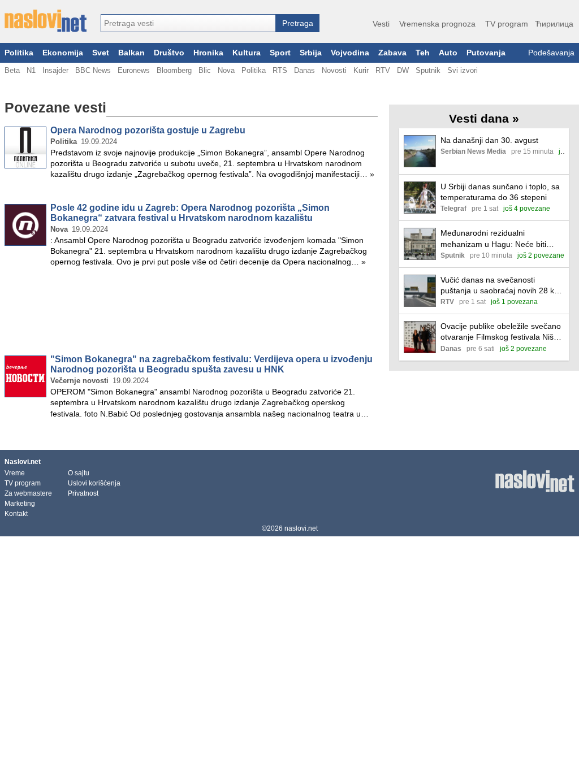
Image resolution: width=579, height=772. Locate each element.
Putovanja (485, 53)
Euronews (134, 70)
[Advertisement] (191, 313)
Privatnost (83, 493)
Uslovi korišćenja (94, 483)
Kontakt (16, 514)
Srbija (311, 53)
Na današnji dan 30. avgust (489, 140)
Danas (304, 70)
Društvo (169, 53)
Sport (280, 53)
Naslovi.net (23, 462)
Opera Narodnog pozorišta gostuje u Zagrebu (147, 130)
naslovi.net (301, 528)
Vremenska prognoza (437, 23)
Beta (12, 70)
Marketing (20, 504)
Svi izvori (462, 70)
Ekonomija (62, 53)
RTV (382, 70)
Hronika (208, 53)
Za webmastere (28, 493)
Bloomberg (174, 70)
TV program (506, 23)
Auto (448, 53)
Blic (204, 70)
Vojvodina (350, 53)
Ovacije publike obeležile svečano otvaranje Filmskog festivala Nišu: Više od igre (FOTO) (500, 332)
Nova (226, 70)
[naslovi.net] (46, 21)
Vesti (381, 23)
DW (403, 70)
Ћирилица (554, 23)
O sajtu (78, 473)
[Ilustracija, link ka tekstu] (420, 152)
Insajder (55, 70)
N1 (31, 70)
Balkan (131, 53)
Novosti (334, 70)
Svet (100, 53)
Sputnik (428, 70)
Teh (423, 53)
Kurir (361, 70)
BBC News (93, 70)
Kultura (246, 53)
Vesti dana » (484, 118)
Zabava (392, 53)
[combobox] (188, 23)
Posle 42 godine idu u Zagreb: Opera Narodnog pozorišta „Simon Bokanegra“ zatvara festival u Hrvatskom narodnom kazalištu (190, 213)
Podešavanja (551, 53)
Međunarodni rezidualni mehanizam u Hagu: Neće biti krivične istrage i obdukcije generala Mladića (493, 238)
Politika (19, 53)
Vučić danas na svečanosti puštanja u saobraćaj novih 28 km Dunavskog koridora (500, 285)
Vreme (15, 473)
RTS (280, 70)
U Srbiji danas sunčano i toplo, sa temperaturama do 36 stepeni (500, 192)
